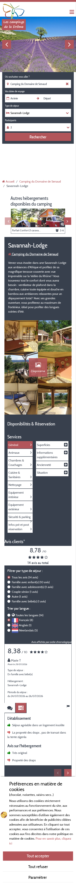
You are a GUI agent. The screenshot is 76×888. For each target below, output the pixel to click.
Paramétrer (38, 877)
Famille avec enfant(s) (31, 582)
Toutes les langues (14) (29, 615)
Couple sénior (25, 592)
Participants (10, 120)
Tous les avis (25, 577)
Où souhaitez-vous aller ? (17, 76)
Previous (6, 44)
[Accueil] (14, 10)
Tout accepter (38, 855)
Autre (19, 596)
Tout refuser (38, 866)
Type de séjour (12, 105)
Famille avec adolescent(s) (32, 587)
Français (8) (26, 620)
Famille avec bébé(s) (29, 601)
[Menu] (71, 12)
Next (69, 44)
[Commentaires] (9, 708)
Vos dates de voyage (15, 91)
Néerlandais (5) (28, 630)
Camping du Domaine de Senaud (34, 254)
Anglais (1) (25, 625)
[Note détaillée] (21, 708)
